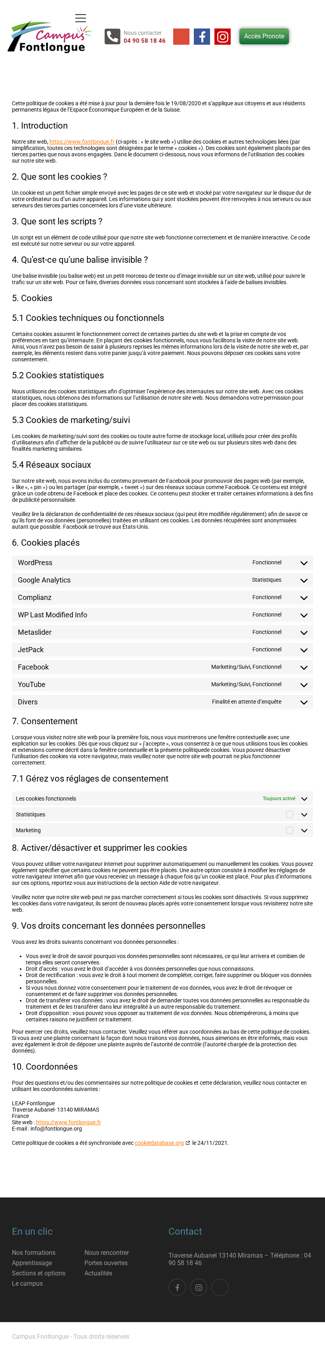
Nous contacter (143, 33)
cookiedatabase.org (159, 1143)
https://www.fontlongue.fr (82, 142)
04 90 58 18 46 (145, 40)
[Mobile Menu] (80, 18)
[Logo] (49, 36)
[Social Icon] (181, 36)
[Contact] (114, 37)
